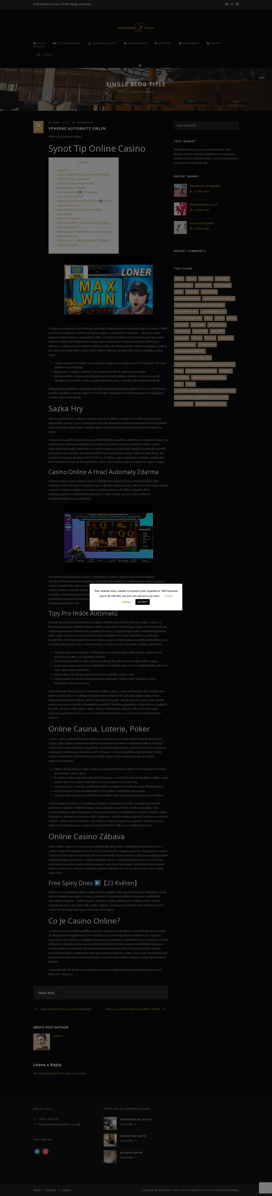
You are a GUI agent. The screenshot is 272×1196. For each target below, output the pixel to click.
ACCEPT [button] (142, 602)
